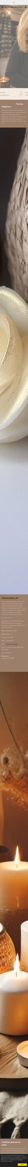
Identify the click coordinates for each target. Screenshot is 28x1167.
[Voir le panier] (25, 7)
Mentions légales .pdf (10, 598)
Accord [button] (22, 1164)
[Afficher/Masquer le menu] (2, 7)
